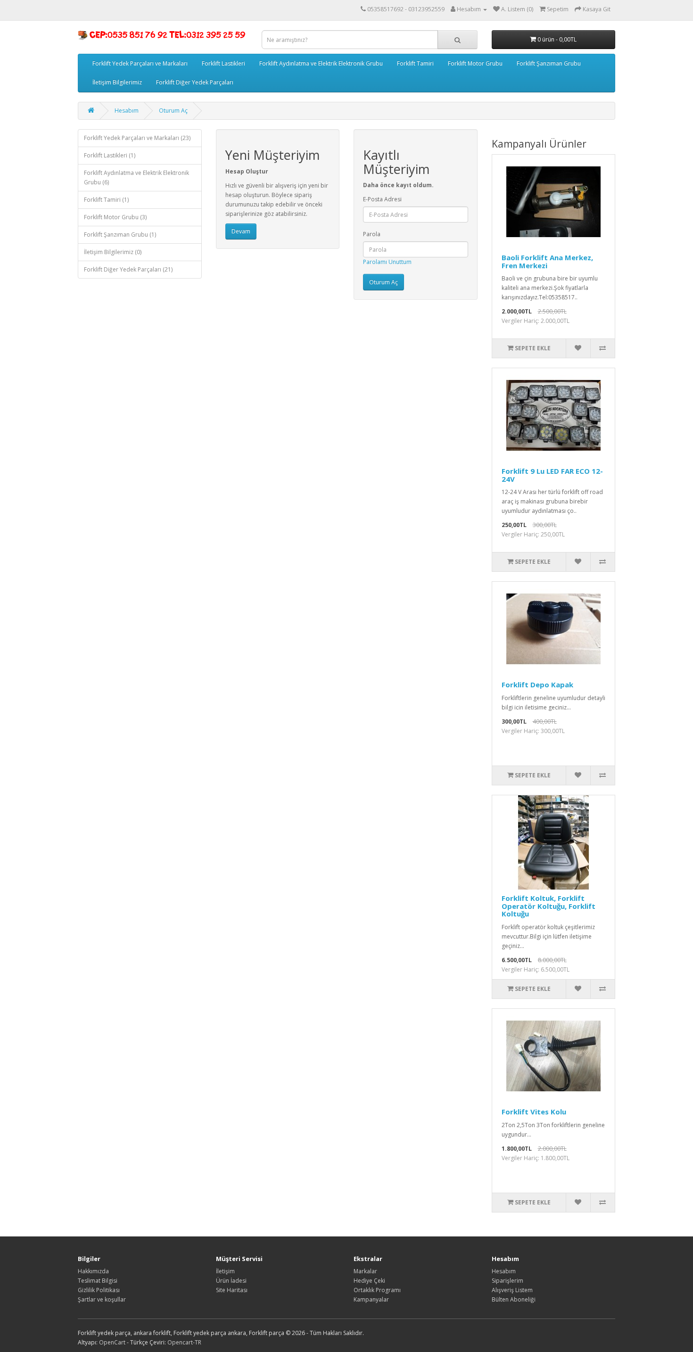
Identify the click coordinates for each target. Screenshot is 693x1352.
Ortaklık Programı (377, 1290)
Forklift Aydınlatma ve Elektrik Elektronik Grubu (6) (136, 177)
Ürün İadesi (231, 1281)
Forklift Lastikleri (223, 63)
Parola (371, 234)
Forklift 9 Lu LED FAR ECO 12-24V (552, 475)
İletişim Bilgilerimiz (117, 82)
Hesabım (127, 111)
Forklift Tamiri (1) (106, 200)
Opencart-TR (184, 1342)
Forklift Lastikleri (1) (109, 155)
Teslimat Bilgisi (97, 1281)
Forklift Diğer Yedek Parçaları (194, 82)
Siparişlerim (507, 1281)
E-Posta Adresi (382, 199)
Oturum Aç (173, 111)
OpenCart (112, 1342)
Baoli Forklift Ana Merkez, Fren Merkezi (547, 261)
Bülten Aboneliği (514, 1299)
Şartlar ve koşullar (102, 1299)
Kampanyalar (371, 1299)
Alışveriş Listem (512, 1290)
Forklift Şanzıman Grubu (549, 63)
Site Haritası (232, 1290)
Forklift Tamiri (415, 63)
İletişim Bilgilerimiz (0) (112, 252)
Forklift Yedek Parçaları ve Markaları (140, 63)
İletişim (225, 1271)
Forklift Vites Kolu (534, 1111)
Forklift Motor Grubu (475, 63)
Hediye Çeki (369, 1281)
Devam (240, 231)
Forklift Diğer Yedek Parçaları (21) (128, 269)
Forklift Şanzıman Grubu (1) (120, 235)
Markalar (365, 1271)
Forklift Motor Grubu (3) (115, 217)
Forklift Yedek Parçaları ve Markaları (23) (137, 138)
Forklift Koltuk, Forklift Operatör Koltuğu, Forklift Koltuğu (548, 905)
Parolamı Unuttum (387, 262)
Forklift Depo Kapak (537, 684)
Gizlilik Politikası (99, 1290)
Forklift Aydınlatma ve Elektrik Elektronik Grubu (321, 63)
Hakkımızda (93, 1271)
